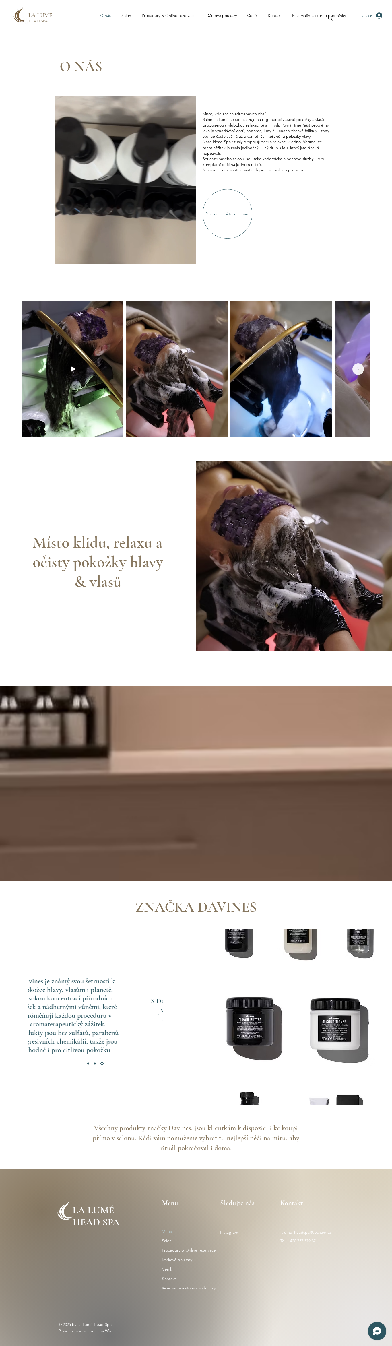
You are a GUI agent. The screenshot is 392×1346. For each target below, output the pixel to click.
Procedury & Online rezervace (186, 1250)
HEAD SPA (38, 21)
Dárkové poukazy (177, 1259)
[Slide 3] (103, 1064)
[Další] (158, 1015)
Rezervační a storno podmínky (186, 1288)
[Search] (331, 18)
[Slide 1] (88, 1063)
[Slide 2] (96, 1064)
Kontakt (169, 1278)
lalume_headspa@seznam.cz (305, 1232)
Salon (167, 1240)
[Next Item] (358, 369)
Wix (108, 1330)
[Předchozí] (32, 1015)
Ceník (167, 1269)
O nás (167, 1231)
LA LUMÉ (40, 15)
